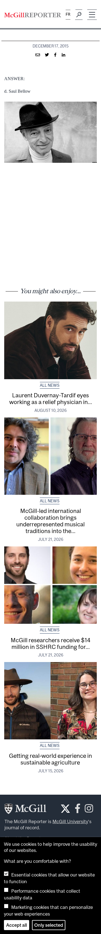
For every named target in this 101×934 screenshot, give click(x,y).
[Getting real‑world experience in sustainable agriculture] (50, 700)
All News (49, 385)
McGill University (70, 821)
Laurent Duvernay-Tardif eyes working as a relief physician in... (50, 398)
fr (68, 14)
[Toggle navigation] (92, 14)
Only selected (48, 925)
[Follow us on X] (65, 809)
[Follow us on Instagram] (89, 810)
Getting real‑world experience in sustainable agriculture (50, 759)
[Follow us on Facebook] (77, 810)
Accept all (16, 925)
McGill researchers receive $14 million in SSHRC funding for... (50, 643)
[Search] (79, 14)
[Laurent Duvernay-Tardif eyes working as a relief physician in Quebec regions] (50, 340)
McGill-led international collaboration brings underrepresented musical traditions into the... (50, 520)
